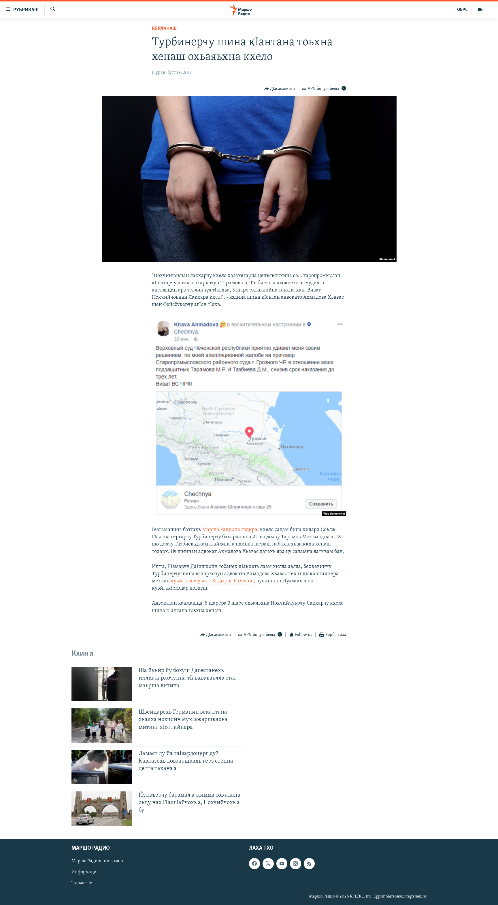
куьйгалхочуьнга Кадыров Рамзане (212, 581)
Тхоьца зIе (81, 883)
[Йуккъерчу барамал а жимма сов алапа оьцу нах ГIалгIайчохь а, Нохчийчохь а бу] (101, 808)
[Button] (279, 89)
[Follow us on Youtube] (281, 863)
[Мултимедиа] (480, 10)
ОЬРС (462, 9)
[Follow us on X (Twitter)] (268, 863)
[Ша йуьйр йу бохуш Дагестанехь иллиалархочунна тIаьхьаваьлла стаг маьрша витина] (101, 684)
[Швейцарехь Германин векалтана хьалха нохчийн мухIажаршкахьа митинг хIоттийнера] (101, 725)
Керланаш (164, 28)
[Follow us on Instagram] (295, 863)
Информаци (84, 872)
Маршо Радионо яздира (229, 530)
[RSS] (309, 863)
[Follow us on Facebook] (254, 863)
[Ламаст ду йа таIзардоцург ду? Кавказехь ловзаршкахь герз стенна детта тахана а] (101, 767)
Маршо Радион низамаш (97, 861)
